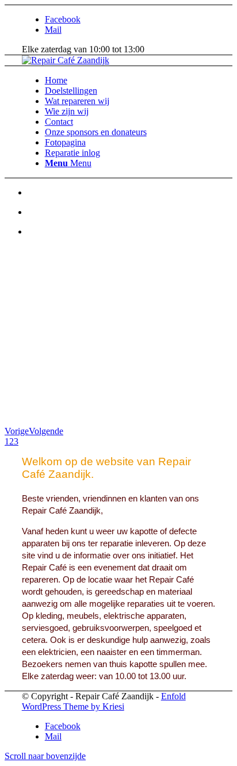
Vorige (17, 431)
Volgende (46, 431)
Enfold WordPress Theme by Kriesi (104, 701)
